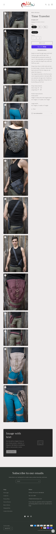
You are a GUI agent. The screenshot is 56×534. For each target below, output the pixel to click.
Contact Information (7, 511)
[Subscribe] (38, 481)
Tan (40, 26)
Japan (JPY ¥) (7, 528)
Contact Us (5, 495)
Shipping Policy (6, 508)
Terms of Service (7, 502)
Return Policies (6, 505)
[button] (4, 4)
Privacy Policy (6, 498)
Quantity (33, 35)
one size (35, 32)
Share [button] (34, 109)
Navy (45, 26)
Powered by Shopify (49, 530)
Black (34, 26)
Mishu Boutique (43, 530)
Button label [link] (11, 451)
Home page (5, 492)
